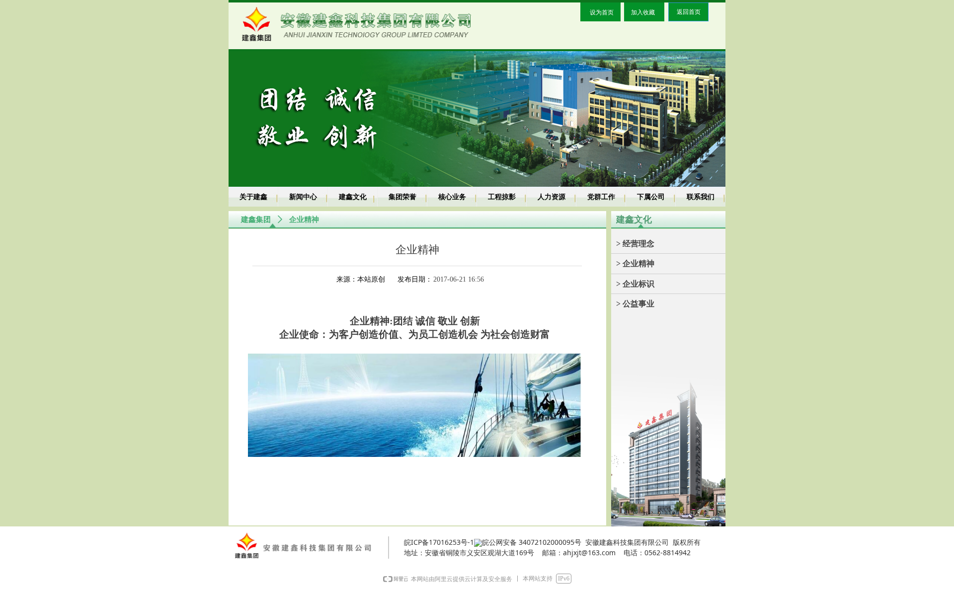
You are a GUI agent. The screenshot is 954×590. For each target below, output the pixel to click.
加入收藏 (643, 12)
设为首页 (602, 12)
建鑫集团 (256, 219)
